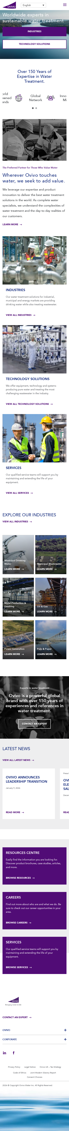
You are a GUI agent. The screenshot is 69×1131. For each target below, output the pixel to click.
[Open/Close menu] (64, 5)
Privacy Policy (14, 1067)
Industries (34, 31)
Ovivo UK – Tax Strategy (50, 1067)
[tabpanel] (18, 97)
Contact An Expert (34, 723)
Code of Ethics (19, 1073)
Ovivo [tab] (6, 1030)
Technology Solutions (34, 44)
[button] (33, 5)
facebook (14, 1053)
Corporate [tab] (10, 1039)
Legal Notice (30, 1067)
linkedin (5, 1053)
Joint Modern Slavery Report (43, 1073)
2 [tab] (36, 108)
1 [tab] (33, 108)
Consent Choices (34, 1077)
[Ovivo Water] (9, 5)
